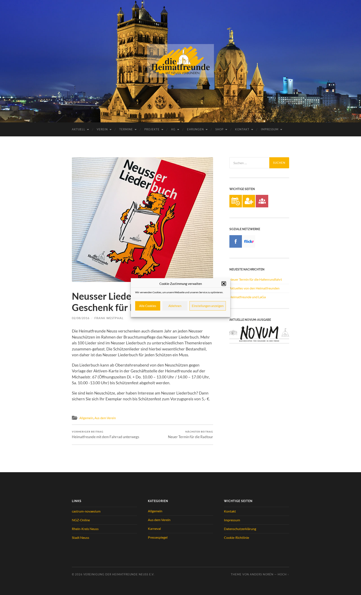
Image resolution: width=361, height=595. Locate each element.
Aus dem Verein (105, 418)
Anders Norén (261, 574)
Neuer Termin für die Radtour (190, 434)
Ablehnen (174, 306)
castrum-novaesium (86, 511)
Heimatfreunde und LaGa (247, 297)
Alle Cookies (147, 306)
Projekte (152, 129)
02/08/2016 (80, 318)
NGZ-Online (81, 520)
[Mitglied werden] (249, 206)
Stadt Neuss (80, 537)
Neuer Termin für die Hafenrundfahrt (255, 279)
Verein (102, 129)
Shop (219, 129)
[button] (224, 284)
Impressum (269, 129)
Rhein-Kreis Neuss (85, 529)
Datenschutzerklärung (240, 529)
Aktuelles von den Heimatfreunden (254, 288)
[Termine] (235, 206)
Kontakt (242, 129)
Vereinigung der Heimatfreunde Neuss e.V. (118, 574)
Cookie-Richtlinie (236, 537)
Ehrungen (195, 129)
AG (173, 129)
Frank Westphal (108, 318)
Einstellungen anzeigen (208, 306)
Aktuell (78, 129)
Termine (126, 129)
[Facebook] (235, 246)
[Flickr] (249, 246)
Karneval (154, 528)
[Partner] (262, 206)
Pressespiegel (158, 537)
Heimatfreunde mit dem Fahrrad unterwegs (105, 434)
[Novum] (259, 342)
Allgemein (86, 418)
